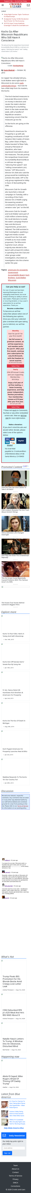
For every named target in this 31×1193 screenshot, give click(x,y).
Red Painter (6, 1050)
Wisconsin (12, 280)
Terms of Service (22, 806)
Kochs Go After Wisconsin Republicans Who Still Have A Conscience (14, 36)
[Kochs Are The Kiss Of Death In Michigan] (15, 710)
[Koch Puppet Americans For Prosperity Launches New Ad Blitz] (15, 738)
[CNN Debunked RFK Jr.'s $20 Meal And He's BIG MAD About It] (13, 1001)
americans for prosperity (18, 270)
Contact (15, 1172)
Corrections (15, 1186)
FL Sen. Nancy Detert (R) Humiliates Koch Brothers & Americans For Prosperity (13, 692)
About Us (15, 1169)
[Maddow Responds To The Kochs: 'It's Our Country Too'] (15, 766)
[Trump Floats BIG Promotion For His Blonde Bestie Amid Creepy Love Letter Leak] (13, 967)
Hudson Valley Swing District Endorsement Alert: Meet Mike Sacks (16, 1114)
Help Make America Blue (14, 1128)
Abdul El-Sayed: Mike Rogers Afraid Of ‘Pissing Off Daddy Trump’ (13, 1080)
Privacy (15, 1179)
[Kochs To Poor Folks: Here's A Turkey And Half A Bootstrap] (15, 623)
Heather (5, 1087)
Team (15, 1165)
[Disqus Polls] (15, 833)
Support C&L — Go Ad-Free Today (15, 1)
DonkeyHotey (18, 66)
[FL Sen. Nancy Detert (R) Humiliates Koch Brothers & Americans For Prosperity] (15, 679)
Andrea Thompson (8, 990)
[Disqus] (15, 878)
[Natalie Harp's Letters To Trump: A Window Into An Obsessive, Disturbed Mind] (13, 1029)
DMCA (15, 1182)
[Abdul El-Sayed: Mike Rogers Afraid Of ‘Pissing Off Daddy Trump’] (13, 1067)
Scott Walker (21, 277)
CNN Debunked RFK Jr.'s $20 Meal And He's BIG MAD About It (13, 1012)
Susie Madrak (9, 70)
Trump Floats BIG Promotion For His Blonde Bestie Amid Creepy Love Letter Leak (12, 981)
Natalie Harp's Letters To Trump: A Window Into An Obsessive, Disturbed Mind (13, 1042)
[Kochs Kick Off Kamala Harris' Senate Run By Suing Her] (15, 651)
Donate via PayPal (21, 441)
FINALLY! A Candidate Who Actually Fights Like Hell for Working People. (17, 1122)
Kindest (10, 445)
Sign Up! (7, 1153)
